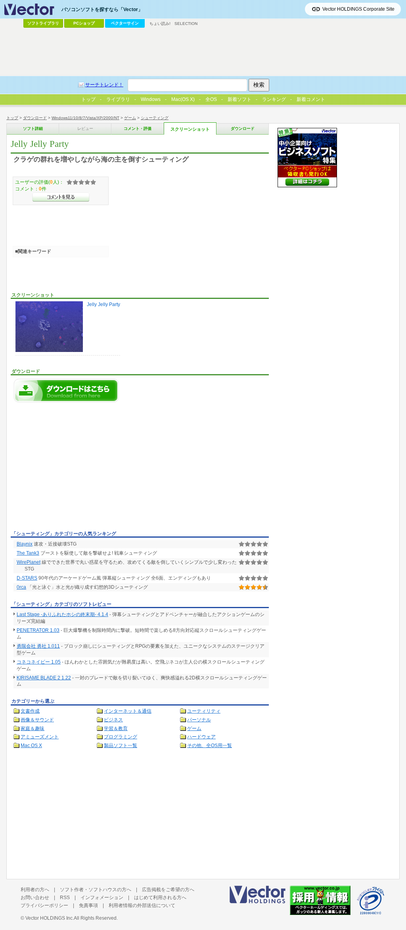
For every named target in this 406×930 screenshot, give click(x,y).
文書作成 (30, 711)
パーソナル (199, 720)
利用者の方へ (35, 889)
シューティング (155, 118)
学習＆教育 (116, 728)
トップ (12, 118)
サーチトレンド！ (104, 84)
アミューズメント (40, 737)
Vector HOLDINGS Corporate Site (358, 9)
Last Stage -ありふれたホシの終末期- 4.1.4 (62, 614)
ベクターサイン (125, 23)
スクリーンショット (190, 129)
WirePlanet (28, 562)
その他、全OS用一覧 (209, 745)
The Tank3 (28, 553)
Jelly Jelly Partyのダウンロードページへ (66, 390)
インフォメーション (101, 897)
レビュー (85, 128)
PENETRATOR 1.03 (38, 630)
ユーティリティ (203, 711)
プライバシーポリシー (44, 905)
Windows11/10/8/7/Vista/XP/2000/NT (85, 118)
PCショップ (84, 23)
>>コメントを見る (61, 197)
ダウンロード (35, 118)
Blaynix (25, 544)
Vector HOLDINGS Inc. (49, 918)
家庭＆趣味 (32, 728)
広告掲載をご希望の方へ (168, 889)
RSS (65, 897)
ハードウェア (201, 737)
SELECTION (185, 23)
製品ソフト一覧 (120, 745)
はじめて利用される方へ (160, 897)
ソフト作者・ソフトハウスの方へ (95, 889)
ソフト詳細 (33, 128)
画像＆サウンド (37, 720)
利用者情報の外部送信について (142, 905)
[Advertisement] (77, 468)
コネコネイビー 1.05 (39, 662)
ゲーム (130, 118)
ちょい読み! (159, 23)
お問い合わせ (35, 897)
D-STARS (27, 578)
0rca (21, 587)
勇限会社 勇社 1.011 (38, 646)
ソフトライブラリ (43, 23)
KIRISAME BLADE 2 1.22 (44, 678)
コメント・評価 (137, 128)
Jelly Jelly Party (103, 304)
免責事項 (88, 905)
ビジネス (113, 720)
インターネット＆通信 (127, 711)
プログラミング (120, 737)
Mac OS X (31, 745)
